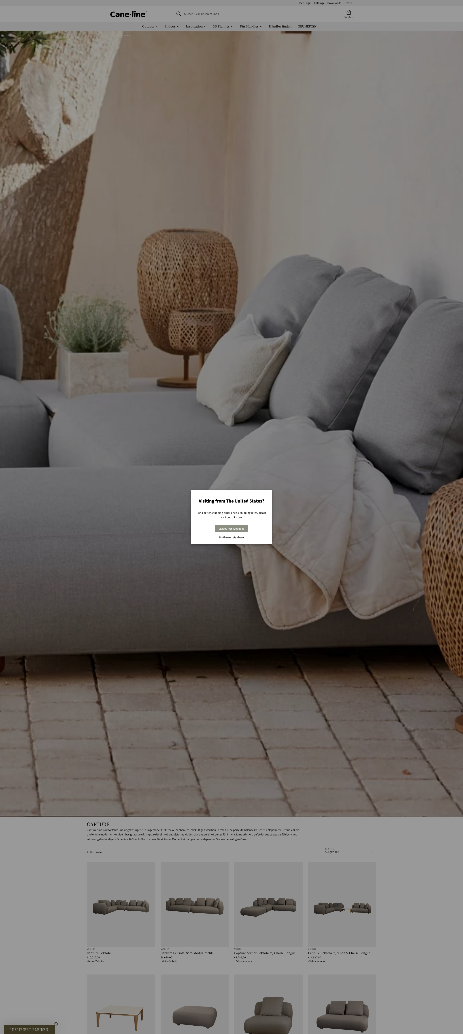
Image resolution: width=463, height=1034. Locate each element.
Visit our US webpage (231, 529)
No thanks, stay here (231, 537)
